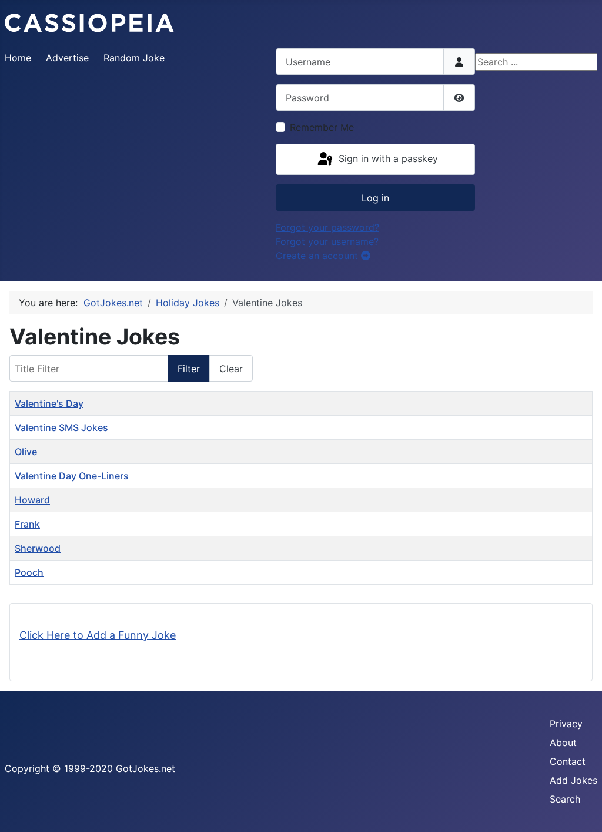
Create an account (318, 255)
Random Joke (134, 58)
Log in (375, 198)
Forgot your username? (327, 241)
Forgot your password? (327, 227)
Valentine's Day (49, 403)
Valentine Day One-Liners (72, 476)
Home (18, 58)
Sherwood (38, 548)
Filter (189, 368)
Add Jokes (573, 780)
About (563, 742)
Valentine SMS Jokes (61, 427)
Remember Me (322, 127)
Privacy (566, 724)
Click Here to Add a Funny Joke (97, 635)
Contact (568, 761)
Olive (26, 452)
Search (565, 799)
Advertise (67, 58)
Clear (231, 368)
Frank (27, 524)
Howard (32, 500)
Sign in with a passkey (387, 158)
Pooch (29, 572)
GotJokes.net (145, 768)
